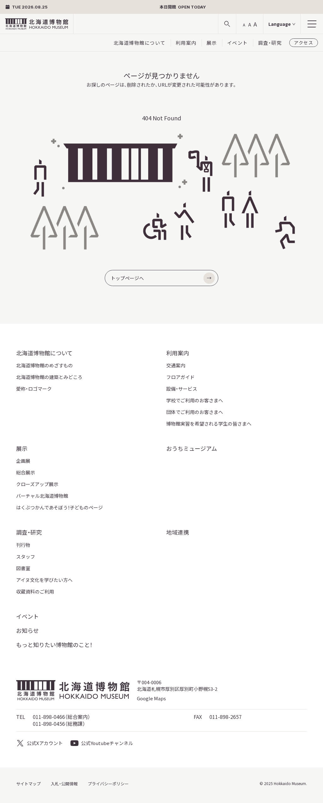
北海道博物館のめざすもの (44, 365)
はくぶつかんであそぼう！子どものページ (59, 507)
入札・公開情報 (64, 784)
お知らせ (27, 630)
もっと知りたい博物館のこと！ (54, 644)
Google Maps (151, 698)
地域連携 (177, 532)
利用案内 (186, 42)
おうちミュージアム (191, 448)
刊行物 (23, 545)
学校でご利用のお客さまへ (194, 400)
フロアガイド (180, 377)
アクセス (303, 42)
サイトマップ (28, 784)
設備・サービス (181, 388)
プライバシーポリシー (108, 784)
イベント (237, 42)
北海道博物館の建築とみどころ (49, 377)
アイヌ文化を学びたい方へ (44, 579)
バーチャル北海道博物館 (42, 495)
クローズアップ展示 (37, 484)
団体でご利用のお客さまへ (194, 412)
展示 (212, 42)
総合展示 (25, 472)
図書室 (23, 568)
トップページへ (127, 278)
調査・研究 (270, 42)
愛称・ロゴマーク (34, 388)
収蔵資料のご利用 (35, 591)
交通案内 (175, 365)
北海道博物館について (140, 42)
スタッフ (25, 556)
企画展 (23, 460)
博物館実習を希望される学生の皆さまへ (208, 423)
